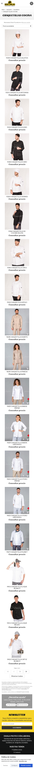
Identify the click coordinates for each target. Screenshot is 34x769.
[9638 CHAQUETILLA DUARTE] (17, 321)
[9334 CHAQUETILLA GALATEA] (17, 42)
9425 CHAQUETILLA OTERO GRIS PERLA (17, 516)
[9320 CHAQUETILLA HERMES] (17, 181)
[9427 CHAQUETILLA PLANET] (17, 536)
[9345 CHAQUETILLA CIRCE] (17, 252)
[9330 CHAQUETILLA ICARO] (17, 146)
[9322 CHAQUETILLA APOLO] (17, 287)
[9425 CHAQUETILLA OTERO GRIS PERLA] (17, 500)
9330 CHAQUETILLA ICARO (17, 162)
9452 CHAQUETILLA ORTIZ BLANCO (17, 660)
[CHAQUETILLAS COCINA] (8, 671)
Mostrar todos (26, 22)
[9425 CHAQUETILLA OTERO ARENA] (17, 464)
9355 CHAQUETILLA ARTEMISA (17, 92)
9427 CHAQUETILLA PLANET (17, 552)
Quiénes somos (17, 749)
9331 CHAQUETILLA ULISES (17, 127)
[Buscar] (31, 3)
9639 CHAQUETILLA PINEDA (17, 372)
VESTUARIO (24, 688)
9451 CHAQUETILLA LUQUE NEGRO (17, 624)
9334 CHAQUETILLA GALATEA (17, 58)
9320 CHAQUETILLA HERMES (17, 196)
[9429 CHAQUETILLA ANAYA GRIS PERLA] (17, 427)
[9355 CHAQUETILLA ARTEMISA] (17, 77)
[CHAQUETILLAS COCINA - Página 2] (20, 671)
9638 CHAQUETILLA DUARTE (17, 337)
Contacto (17, 752)
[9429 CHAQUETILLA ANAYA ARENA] (17, 391)
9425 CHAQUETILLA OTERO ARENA (17, 480)
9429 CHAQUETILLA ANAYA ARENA (17, 407)
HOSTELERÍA (5, 688)
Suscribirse (17, 727)
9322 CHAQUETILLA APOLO (17, 302)
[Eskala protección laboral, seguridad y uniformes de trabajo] (16, 3)
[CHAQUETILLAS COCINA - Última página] (26, 671)
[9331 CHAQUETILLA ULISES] (17, 112)
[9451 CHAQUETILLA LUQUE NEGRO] (17, 607)
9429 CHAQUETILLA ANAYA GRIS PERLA (17, 443)
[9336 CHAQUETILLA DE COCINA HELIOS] (17, 216)
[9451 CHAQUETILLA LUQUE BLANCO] (17, 571)
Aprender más (23, 761)
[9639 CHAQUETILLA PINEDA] (17, 356)
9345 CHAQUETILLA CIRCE (17, 268)
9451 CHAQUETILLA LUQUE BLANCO (17, 587)
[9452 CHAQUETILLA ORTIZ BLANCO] (17, 644)
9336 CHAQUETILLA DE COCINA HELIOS (17, 232)
